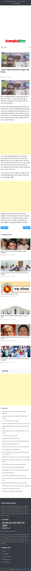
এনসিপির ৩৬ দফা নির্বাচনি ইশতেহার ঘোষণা (11, 488)
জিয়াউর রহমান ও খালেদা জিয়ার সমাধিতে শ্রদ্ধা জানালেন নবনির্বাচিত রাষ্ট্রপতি (16, 461)
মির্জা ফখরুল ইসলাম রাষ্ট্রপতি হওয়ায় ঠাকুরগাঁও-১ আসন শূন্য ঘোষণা (14, 316)
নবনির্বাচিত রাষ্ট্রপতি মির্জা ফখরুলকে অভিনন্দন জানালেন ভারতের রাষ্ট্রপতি (15, 338)
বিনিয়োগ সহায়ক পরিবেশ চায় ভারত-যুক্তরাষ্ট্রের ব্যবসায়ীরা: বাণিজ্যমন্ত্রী (14, 252)
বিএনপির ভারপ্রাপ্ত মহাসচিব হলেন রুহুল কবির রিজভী (13, 467)
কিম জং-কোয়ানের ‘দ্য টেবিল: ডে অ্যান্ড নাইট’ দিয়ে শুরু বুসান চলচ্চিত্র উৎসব (16, 479)
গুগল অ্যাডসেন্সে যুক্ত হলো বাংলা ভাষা (27, 227)
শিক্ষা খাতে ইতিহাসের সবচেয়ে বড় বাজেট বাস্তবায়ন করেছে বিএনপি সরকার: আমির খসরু (15, 453)
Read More (11, 515)
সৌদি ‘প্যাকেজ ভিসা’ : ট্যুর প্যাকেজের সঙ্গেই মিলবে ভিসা (13, 464)
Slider (14, 296)
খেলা (13, 362)
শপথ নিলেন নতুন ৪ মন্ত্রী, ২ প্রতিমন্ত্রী (9, 436)
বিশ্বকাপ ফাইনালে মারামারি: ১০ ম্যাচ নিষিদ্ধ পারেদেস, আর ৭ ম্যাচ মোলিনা (14, 359)
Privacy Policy (6, 562)
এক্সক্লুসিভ (19, 522)
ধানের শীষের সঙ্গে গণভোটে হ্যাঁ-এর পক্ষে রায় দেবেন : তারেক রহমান (16, 486)
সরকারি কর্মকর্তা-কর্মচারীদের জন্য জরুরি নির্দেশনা (12, 491)
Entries (5, 553)
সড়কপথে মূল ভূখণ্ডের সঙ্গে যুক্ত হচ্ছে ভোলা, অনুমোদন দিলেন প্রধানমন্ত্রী (14, 273)
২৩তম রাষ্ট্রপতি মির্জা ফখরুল (8, 473)
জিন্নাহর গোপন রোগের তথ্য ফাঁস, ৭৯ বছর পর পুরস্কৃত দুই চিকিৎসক (16, 457)
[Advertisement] (15, 21)
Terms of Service (6, 556)
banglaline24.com (18, 569)
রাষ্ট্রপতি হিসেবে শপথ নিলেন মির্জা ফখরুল (10, 438)
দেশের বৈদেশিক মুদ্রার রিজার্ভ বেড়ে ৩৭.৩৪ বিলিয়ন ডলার (14, 475)
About (19, 1)
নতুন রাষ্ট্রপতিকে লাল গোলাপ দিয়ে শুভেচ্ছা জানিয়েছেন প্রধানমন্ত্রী (15, 470)
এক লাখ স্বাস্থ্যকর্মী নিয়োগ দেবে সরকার (9, 294)
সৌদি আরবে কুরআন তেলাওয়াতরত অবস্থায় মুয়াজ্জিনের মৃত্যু (5, 227)
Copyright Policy (6, 559)
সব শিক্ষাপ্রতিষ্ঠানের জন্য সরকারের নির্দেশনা (11, 449)
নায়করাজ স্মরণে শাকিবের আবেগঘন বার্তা (10, 444)
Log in (4, 551)
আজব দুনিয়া (5, 525)
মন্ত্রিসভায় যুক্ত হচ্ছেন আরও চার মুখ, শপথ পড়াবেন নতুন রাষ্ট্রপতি (15, 447)
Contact (23, 1)
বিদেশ (10, 522)
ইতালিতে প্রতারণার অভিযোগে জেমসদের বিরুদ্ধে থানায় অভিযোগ (15, 441)
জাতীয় (14, 255)
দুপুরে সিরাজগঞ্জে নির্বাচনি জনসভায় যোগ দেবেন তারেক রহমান (15, 483)
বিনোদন (14, 522)
